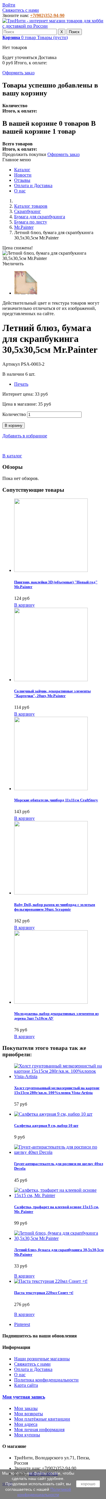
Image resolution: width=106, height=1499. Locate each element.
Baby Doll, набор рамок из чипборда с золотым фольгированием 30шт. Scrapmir (54, 907)
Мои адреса (25, 1424)
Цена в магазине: (20, 404)
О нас (20, 190)
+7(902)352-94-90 (47, 15)
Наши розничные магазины (42, 1358)
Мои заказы (26, 1408)
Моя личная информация (39, 1429)
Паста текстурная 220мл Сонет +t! (43, 1292)
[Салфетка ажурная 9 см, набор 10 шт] (53, 1114)
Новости (23, 174)
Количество (14, 414)
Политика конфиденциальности (46, 1379)
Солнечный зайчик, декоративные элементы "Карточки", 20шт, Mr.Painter (52, 693)
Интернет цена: (18, 394)
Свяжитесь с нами (20, 10)
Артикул (11, 364)
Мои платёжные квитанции (42, 1418)
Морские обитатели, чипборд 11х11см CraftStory (56, 800)
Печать (21, 384)
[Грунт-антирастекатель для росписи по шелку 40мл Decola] (59, 1152)
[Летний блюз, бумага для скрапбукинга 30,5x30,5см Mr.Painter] (26, 293)
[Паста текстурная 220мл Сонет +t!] (50, 1281)
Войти (8, 4)
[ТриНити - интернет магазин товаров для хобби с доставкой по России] (53, 25)
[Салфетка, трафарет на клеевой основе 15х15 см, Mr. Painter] (59, 1195)
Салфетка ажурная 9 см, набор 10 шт (46, 1125)
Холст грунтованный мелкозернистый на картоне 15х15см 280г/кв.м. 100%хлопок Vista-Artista (57, 1090)
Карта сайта (26, 1385)
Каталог (22, 169)
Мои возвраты (28, 1413)
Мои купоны (27, 1434)
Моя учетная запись (23, 1396)
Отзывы (22, 180)
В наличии (13, 374)
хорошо (88, 1483)
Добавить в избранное (24, 435)
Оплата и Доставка (33, 185)
